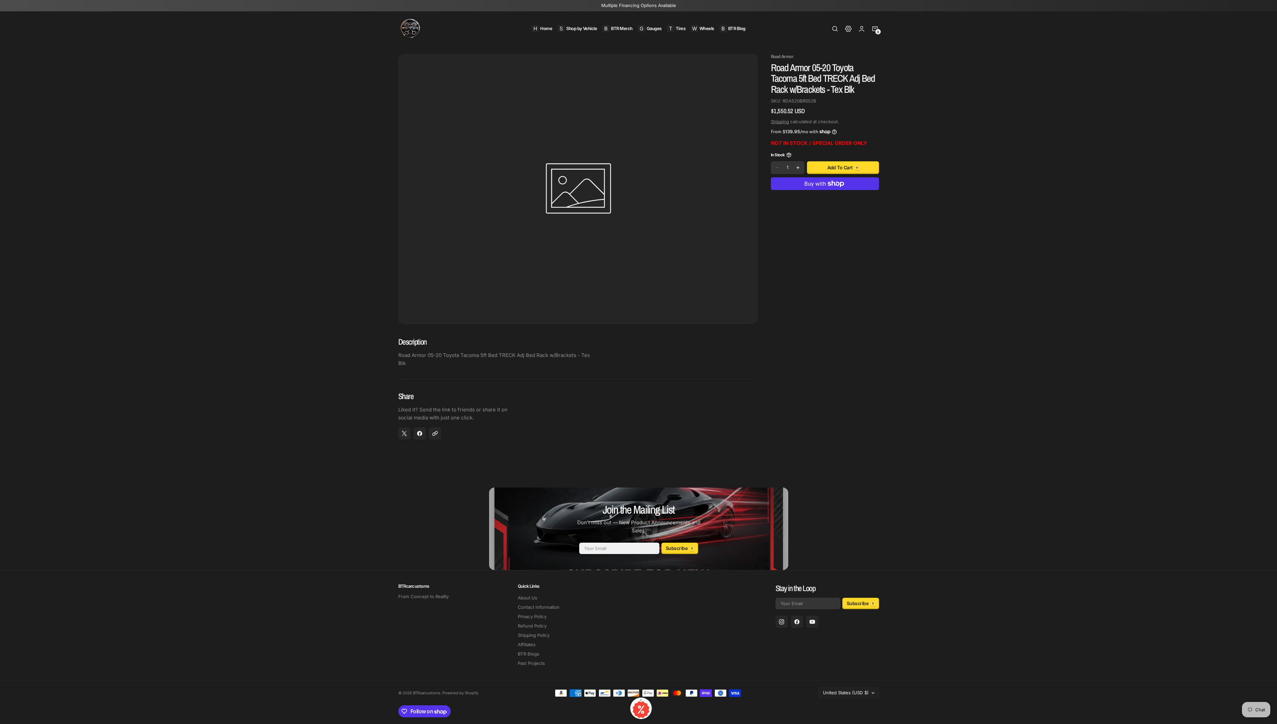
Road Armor (782, 56)
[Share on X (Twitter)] (404, 433)
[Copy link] (435, 433)
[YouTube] (812, 622)
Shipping (780, 121)
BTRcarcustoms (426, 693)
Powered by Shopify (460, 693)
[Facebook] (797, 622)
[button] (835, 29)
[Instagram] (782, 622)
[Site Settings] (848, 29)
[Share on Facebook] (420, 433)
